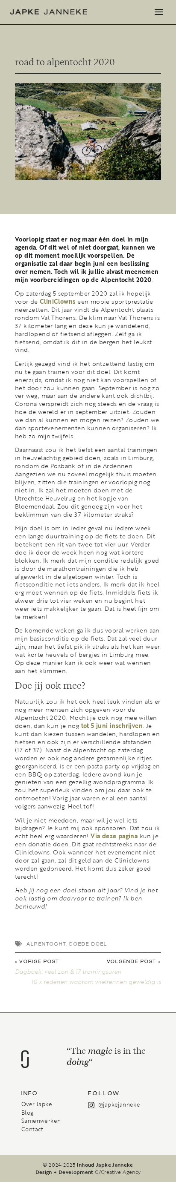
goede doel (88, 944)
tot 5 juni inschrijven (112, 726)
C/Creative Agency (118, 1172)
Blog (27, 1112)
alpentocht (46, 944)
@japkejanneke (119, 1104)
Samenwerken (41, 1120)
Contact (32, 1129)
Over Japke (36, 1104)
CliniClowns (57, 301)
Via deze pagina (114, 836)
